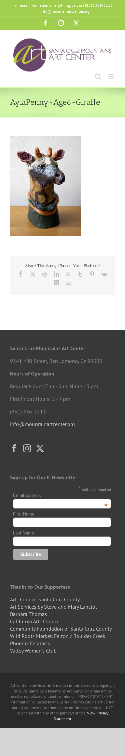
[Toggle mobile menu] (111, 76)
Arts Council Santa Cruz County (45, 599)
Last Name (23, 532)
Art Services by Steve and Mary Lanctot (53, 606)
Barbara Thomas (28, 614)
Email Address (60, 495)
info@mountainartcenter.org (65, 11)
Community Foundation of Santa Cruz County (61, 628)
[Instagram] (27, 448)
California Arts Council (35, 621)
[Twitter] (40, 448)
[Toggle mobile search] (98, 76)
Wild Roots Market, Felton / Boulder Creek (57, 636)
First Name (23, 514)
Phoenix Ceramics (30, 643)
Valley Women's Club (33, 650)
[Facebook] (14, 448)
